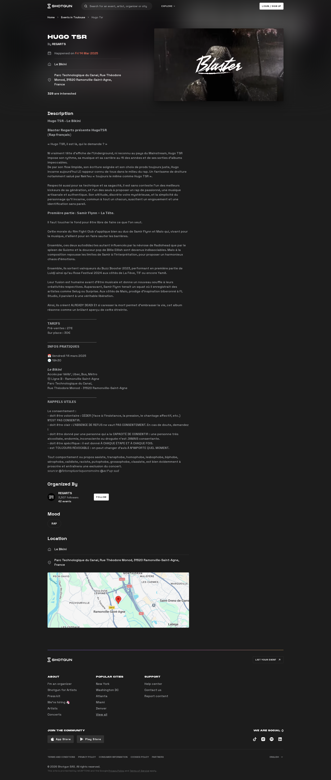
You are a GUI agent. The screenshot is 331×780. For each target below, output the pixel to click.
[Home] (60, 6)
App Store (63, 739)
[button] (101, 497)
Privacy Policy (116, 770)
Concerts (54, 714)
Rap (54, 523)
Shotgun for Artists (62, 690)
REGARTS (59, 44)
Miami (100, 702)
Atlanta (101, 696)
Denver (101, 708)
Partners (158, 757)
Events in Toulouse (73, 17)
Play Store (93, 739)
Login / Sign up (271, 6)
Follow (101, 497)
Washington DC (107, 690)
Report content (156, 696)
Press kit (54, 696)
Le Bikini (60, 549)
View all (101, 714)
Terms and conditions (61, 757)
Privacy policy (87, 757)
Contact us (152, 690)
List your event (265, 659)
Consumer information (113, 757)
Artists (52, 708)
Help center (153, 684)
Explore (166, 6)
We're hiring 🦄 (59, 702)
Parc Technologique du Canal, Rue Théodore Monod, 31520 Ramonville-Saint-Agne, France (116, 562)
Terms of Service (139, 770)
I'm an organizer (60, 684)
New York (103, 684)
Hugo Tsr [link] (97, 17)
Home (51, 17)
